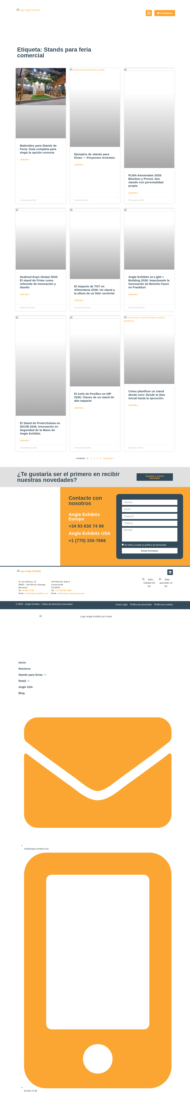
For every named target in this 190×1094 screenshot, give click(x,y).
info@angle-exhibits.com (36, 593)
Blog (21, 693)
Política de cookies (163, 604)
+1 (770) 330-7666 (87, 540)
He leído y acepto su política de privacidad (145, 545)
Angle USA (25, 687)
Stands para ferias (30, 674)
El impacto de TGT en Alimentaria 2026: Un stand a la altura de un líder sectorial (94, 290)
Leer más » (25, 160)
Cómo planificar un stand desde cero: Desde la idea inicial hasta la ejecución (146, 395)
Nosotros (24, 668)
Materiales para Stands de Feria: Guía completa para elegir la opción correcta (38, 149)
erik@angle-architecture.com (71, 593)
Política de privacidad (140, 604)
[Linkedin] (170, 572)
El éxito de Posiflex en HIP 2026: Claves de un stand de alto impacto (94, 397)
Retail (22, 680)
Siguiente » (108, 458)
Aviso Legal (121, 604)
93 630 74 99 (28, 590)
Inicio (22, 662)
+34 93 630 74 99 (86, 526)
